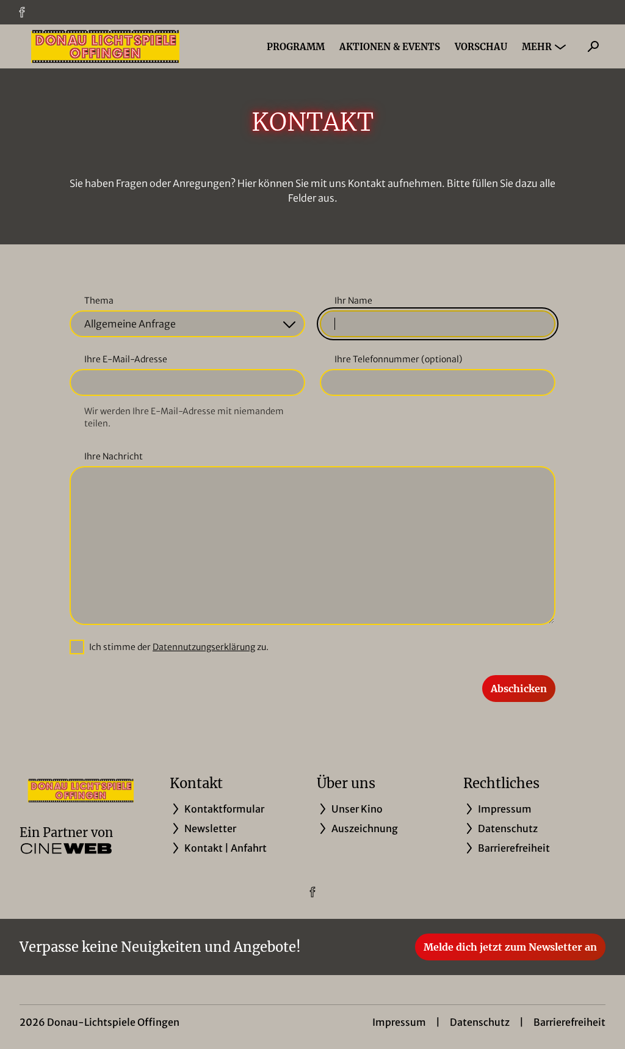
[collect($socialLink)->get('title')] (22, 12)
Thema (99, 300)
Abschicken (519, 688)
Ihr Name (353, 300)
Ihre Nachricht (113, 456)
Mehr (537, 47)
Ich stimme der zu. (179, 646)
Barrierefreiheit (569, 1022)
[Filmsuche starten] (593, 46)
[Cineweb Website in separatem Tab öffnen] (66, 848)
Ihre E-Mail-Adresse (125, 359)
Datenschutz (480, 1022)
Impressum (399, 1022)
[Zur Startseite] (105, 46)
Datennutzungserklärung (204, 646)
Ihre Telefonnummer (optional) (398, 359)
